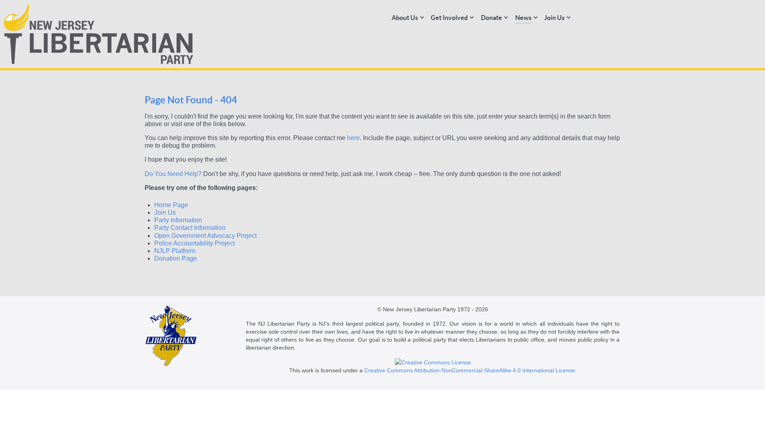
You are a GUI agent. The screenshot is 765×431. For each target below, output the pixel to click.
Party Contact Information (190, 227)
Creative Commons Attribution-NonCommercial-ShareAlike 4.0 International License (469, 370)
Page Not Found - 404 (191, 100)
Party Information (178, 220)
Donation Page (175, 258)
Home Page (171, 205)
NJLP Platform (174, 250)
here (353, 137)
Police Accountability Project (194, 243)
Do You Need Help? (173, 173)
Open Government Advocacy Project (205, 235)
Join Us (165, 212)
